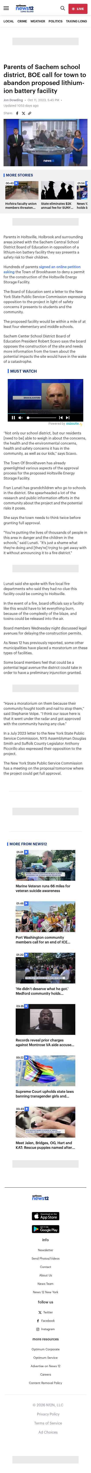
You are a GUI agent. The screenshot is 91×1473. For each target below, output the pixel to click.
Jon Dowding (13, 100)
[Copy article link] (29, 113)
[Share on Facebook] (17, 113)
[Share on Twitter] (23, 113)
